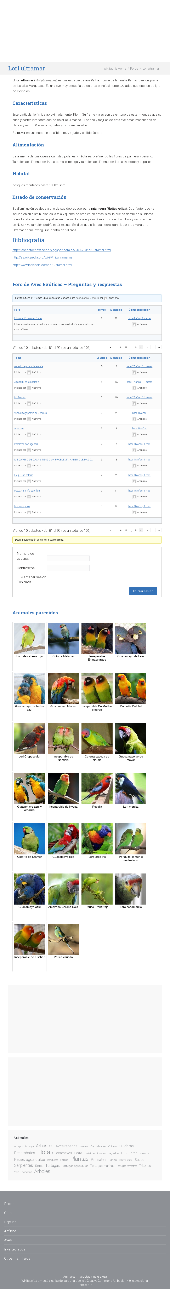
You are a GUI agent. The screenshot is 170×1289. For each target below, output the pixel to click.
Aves (8, 1240)
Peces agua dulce (29, 1159)
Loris (124, 1153)
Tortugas (52, 1165)
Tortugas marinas (102, 1166)
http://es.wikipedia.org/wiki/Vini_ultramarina (42, 257)
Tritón (17, 1172)
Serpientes (23, 1165)
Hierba (78, 1153)
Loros (133, 1153)
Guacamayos (62, 1153)
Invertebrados (14, 1249)
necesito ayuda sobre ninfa (28, 366)
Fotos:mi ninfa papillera (27, 490)
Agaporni (19, 428)
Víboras (27, 1172)
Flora (43, 1152)
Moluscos (144, 1153)
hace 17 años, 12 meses (139, 397)
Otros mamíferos (17, 1258)
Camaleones (98, 1146)
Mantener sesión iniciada (33, 579)
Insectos (101, 1153)
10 (146, 347)
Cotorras (112, 1146)
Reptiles (10, 1222)
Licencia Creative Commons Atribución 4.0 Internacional (111, 1280)
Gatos (8, 1213)
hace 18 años (139, 413)
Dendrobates (24, 1153)
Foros (134, 68)
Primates (98, 1159)
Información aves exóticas (28, 318)
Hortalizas (90, 1153)
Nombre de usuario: (25, 556)
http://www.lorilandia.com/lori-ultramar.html (42, 265)
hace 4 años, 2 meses (87, 298)
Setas (39, 1166)
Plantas (79, 1158)
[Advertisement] (85, 31)
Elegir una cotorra (23, 475)
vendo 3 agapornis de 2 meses (30, 413)
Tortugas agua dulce (75, 1165)
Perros (64, 1159)
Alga (31, 1146)
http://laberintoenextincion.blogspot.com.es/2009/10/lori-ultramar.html (61, 250)
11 (153, 347)
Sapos (139, 1159)
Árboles (42, 1171)
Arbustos (44, 1145)
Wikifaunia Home (115, 68)
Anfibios (10, 1231)
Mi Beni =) (20, 397)
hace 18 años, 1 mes (139, 444)
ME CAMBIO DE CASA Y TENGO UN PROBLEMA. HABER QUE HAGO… (53, 459)
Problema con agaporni (26, 444)
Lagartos (113, 1153)
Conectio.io (85, 1285)
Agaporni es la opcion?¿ (27, 382)
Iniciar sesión (143, 591)
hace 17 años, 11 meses (139, 366)
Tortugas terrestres (127, 1166)
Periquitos (52, 1160)
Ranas (112, 1159)
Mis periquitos (22, 506)
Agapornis (20, 1146)
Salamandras (125, 1160)
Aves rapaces (67, 1146)
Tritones (145, 1166)
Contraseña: (26, 568)
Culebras (126, 1146)
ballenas (84, 1146)
